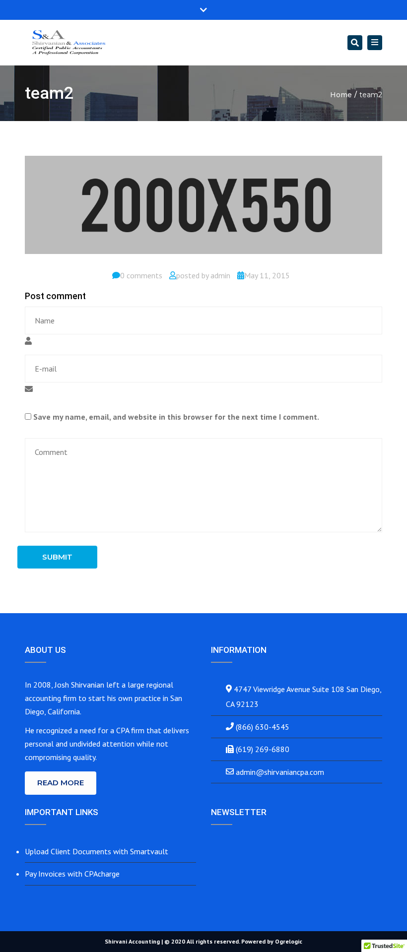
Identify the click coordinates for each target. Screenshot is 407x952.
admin (220, 275)
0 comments (141, 275)
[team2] (203, 209)
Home (341, 94)
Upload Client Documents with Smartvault (96, 851)
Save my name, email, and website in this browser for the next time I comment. (176, 417)
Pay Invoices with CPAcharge (72, 874)
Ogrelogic (288, 941)
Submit (57, 557)
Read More (60, 782)
